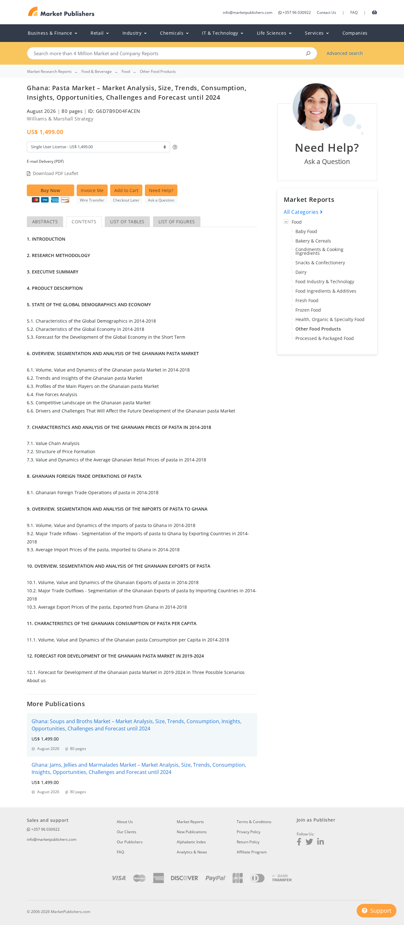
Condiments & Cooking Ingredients (319, 251)
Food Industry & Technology (324, 281)
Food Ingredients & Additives (325, 291)
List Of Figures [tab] (176, 222)
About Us (125, 821)
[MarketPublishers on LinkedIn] (320, 842)
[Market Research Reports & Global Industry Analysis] (61, 11)
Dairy (300, 272)
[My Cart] (374, 12)
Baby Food (306, 231)
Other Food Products (318, 329)
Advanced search (345, 53)
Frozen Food (308, 310)
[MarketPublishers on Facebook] (299, 842)
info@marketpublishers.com (247, 12)
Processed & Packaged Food (324, 338)
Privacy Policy (248, 831)
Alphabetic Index (191, 842)
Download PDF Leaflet (55, 173)
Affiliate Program (252, 852)
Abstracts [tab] (45, 222)
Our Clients (126, 831)
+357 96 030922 (297, 12)
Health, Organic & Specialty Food (330, 319)
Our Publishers (130, 842)
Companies (355, 33)
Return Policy (248, 842)
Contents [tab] (84, 222)
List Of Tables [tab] (127, 222)
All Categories (302, 211)
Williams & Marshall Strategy (60, 118)
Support (380, 910)
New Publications (192, 831)
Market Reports (190, 821)
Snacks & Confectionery (320, 263)
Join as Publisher (316, 820)
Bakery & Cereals (313, 241)
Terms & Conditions (254, 821)
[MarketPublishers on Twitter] (309, 842)
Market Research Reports (49, 71)
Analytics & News (192, 852)
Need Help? (161, 190)
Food (297, 222)
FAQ (354, 12)
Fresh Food (306, 300)
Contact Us (326, 12)
